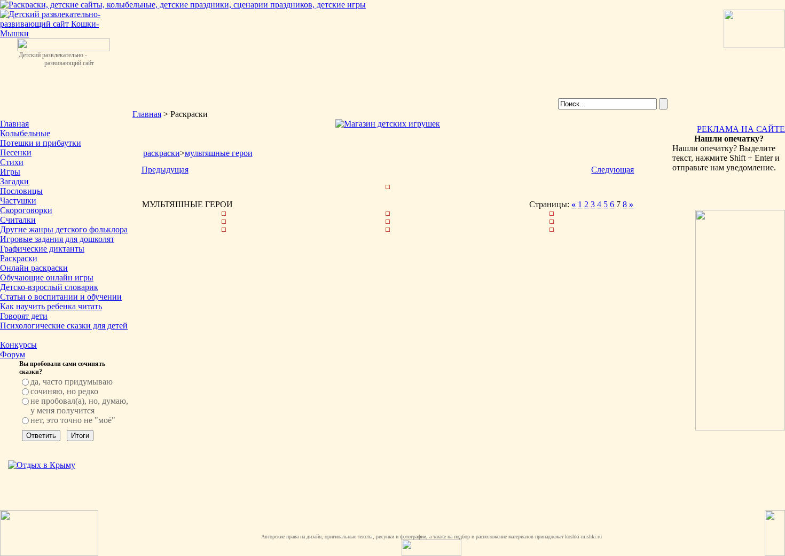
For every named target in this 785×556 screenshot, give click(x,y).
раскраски (161, 153)
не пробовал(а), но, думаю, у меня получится (79, 405)
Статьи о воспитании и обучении (61, 296)
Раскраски (18, 258)
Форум (12, 354)
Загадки (14, 181)
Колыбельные (25, 133)
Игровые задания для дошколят (57, 239)
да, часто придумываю (71, 381)
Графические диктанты (42, 248)
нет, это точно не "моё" (72, 420)
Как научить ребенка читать (51, 306)
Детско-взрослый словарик (49, 287)
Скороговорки (26, 210)
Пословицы (21, 190)
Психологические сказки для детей (64, 325)
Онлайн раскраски (34, 267)
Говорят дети (24, 315)
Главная (14, 123)
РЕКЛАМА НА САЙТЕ (741, 129)
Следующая (612, 169)
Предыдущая (165, 169)
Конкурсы (18, 344)
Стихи (11, 162)
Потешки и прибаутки (40, 142)
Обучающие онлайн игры (46, 277)
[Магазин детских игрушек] (387, 123)
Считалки (18, 219)
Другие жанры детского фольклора (64, 229)
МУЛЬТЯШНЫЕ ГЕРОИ (219, 153)
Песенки (16, 152)
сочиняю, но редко (64, 391)
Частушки (18, 200)
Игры (10, 171)
